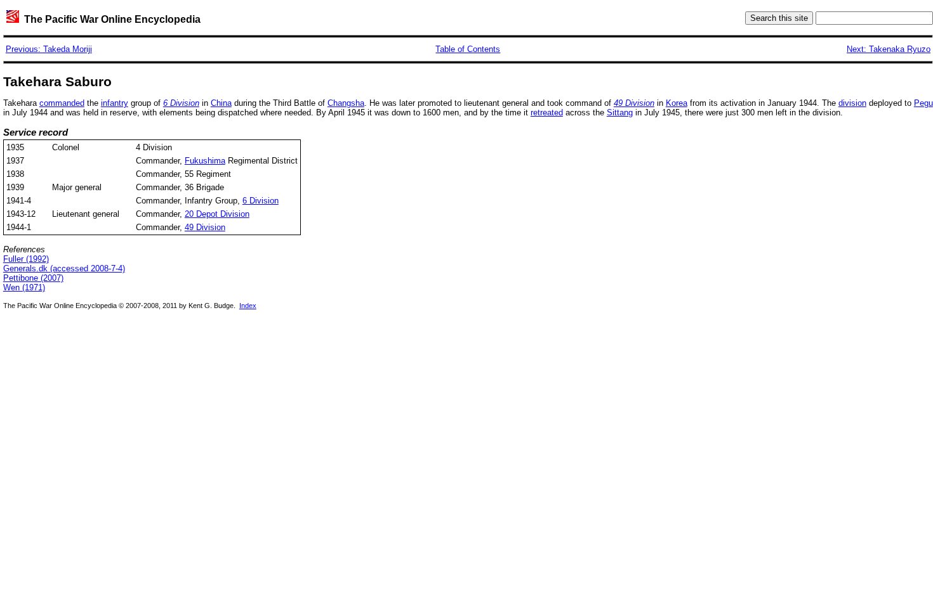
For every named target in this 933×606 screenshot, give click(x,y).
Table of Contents (467, 49)
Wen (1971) (24, 287)
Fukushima (205, 160)
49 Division (205, 227)
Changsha (346, 103)
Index (247, 305)
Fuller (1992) (26, 259)
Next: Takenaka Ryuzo (888, 49)
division (852, 103)
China (221, 103)
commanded (61, 103)
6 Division (260, 200)
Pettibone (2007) (33, 278)
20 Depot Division (217, 214)
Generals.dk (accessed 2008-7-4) (64, 268)
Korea (676, 103)
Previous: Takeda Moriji (49, 49)
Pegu (923, 103)
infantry (114, 103)
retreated (547, 112)
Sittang (620, 112)
